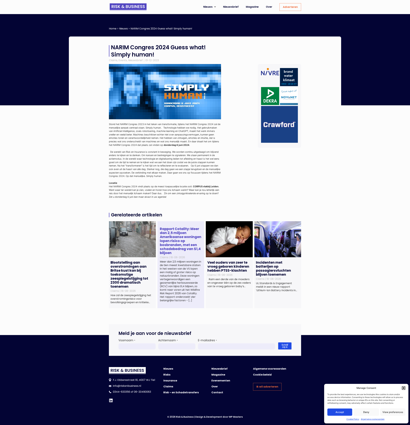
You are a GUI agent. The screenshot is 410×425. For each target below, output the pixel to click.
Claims (113, 60)
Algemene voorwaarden (373, 419)
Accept (340, 412)
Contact (217, 392)
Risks (166, 374)
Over (269, 7)
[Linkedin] (111, 400)
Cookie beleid (262, 374)
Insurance (170, 380)
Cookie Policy (352, 419)
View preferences (392, 412)
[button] (403, 388)
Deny (366, 412)
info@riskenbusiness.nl (127, 386)
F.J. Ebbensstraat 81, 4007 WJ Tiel (134, 380)
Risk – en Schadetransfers (181, 392)
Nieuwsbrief (231, 7)
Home (112, 28)
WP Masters (236, 416)
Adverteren (290, 7)
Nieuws (208, 7)
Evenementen (220, 380)
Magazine (252, 7)
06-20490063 (142, 392)
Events (123, 60)
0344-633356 (121, 392)
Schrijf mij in (285, 345)
